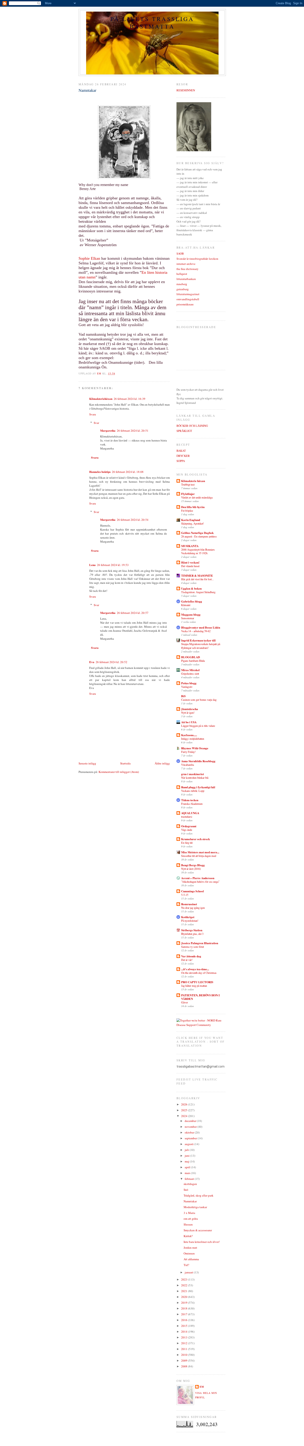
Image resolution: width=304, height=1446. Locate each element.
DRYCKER (183, 456)
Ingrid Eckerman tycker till (198, 640)
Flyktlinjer (188, 494)
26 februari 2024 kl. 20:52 (111, 662)
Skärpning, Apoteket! (192, 523)
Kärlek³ (188, 1236)
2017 (184, 1314)
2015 (184, 1326)
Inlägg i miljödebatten (192, 738)
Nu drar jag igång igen (193, 907)
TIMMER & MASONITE (197, 575)
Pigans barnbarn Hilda (193, 660)
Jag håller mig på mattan (194, 985)
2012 (184, 1343)
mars (188, 1173)
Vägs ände (186, 829)
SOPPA (180, 461)
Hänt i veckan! (190, 562)
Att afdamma (191, 1259)
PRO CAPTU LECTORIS (197, 982)
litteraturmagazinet (187, 294)
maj (187, 1161)
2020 (184, 1297)
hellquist (181, 274)
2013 (184, 1337)
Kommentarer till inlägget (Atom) (119, 772)
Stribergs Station (191, 930)
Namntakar (190, 1201)
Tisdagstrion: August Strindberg (198, 592)
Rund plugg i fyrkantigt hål (198, 787)
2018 (184, 1308)
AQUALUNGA (190, 813)
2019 (184, 1303)
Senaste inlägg (87, 763)
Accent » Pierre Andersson (197, 878)
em (202, 1387)
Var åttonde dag (191, 956)
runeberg (181, 284)
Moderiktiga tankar (195, 1207)
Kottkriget (187, 917)
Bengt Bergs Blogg (193, 865)
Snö (186, 1190)
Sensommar (187, 618)
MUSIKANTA (190, 546)
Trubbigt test (188, 484)
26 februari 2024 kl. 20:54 (132, 520)
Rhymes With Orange (194, 748)
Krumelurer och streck (195, 839)
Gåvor (184, 1002)
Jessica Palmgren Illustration (199, 943)
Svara (92, 414)
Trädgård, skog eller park (198, 1195)
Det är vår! (187, 960)
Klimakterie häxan (193, 481)
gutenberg (182, 289)
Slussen (188, 1224)
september (191, 1138)
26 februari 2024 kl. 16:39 (129, 399)
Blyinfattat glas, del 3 (192, 933)
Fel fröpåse (187, 510)
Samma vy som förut (192, 946)
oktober (190, 1132)
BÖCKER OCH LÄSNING (192, 426)
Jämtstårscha (189, 709)
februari (190, 1179)
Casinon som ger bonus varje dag (199, 699)
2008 (184, 1366)
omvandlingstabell (187, 299)
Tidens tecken (189, 800)
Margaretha (108, 430)
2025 (184, 1110)
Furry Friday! (188, 752)
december (191, 1121)
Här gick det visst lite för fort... (197, 579)
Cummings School (192, 891)
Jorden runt (190, 1248)
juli (187, 1150)
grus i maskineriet (192, 774)
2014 (184, 1332)
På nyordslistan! (189, 920)
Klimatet (185, 605)
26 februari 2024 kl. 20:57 (132, 613)
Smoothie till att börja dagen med (198, 856)
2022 (184, 1285)
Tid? (186, 1265)
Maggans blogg (191, 614)
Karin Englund (190, 520)
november (191, 1127)
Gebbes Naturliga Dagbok (197, 533)
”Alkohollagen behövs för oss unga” (200, 881)
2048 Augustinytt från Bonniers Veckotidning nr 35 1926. (198, 551)
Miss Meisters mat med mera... (200, 852)
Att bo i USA (189, 722)
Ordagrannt (188, 826)
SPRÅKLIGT (184, 431)
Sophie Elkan (89, 258)
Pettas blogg (189, 683)
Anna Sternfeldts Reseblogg (198, 761)
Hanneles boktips (100, 472)
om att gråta (191, 1219)
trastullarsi (186, 816)
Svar (96, 423)
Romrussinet (189, 904)
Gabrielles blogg (191, 601)
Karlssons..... (189, 735)
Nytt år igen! (188, 712)
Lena (92, 565)
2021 (184, 1291)
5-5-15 (184, 895)
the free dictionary (187, 269)
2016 (184, 1320)
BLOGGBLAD (190, 657)
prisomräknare (185, 304)
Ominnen (189, 1253)
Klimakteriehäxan (100, 398)
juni (187, 1156)
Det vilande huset (190, 566)
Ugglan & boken (191, 588)
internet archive (185, 264)
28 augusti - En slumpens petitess (199, 536)
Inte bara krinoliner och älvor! (202, 1242)
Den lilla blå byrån (193, 507)
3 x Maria (189, 1213)
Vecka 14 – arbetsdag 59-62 (196, 631)
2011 (184, 1349)
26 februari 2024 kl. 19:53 (113, 565)
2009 (184, 1360)
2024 (184, 1116)
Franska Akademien (192, 803)
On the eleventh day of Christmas (199, 972)
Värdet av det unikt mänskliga (197, 497)
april (188, 1167)
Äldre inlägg (162, 763)
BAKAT (181, 451)
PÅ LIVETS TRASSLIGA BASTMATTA (152, 22)
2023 (184, 1279)
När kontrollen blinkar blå (194, 777)
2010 (184, 1355)
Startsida (125, 763)
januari (189, 1272)
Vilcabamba (187, 764)
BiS (183, 696)
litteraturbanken (186, 279)
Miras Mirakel (190, 670)
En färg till (187, 842)
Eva (91, 662)
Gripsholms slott (190, 673)
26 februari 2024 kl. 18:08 (128, 472)
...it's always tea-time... (195, 969)
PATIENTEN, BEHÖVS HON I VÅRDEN (200, 997)
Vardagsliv (187, 686)
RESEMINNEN (185, 90)
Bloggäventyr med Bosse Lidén (200, 627)
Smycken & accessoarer (198, 1230)
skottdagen (190, 1184)
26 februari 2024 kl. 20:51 (132, 431)
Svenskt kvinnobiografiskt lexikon (197, 259)
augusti (189, 1144)
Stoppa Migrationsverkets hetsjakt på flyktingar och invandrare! (200, 645)
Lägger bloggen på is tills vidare (198, 725)
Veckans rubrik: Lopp (192, 790)
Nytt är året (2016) (191, 868)
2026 (184, 1104)
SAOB (180, 253)
